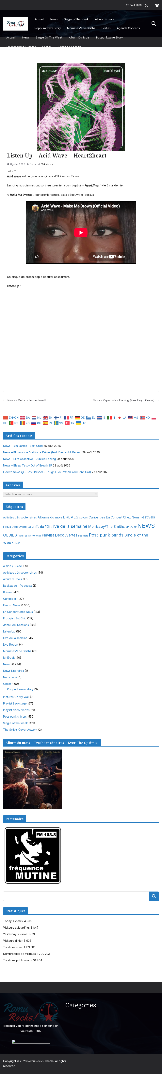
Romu (33, 164)
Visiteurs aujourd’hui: (17, 927)
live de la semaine (69, 526)
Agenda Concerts (128, 28)
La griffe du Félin (39, 527)
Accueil (39, 19)
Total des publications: (18, 960)
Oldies (7, 683)
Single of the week (76, 19)
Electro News (11, 605)
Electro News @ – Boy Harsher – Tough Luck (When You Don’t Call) (47, 472)
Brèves (7, 592)
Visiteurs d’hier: (13, 940)
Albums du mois (50, 517)
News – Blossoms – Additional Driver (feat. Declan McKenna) (42, 452)
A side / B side (12, 566)
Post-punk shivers (15, 716)
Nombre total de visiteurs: (20, 953)
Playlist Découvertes (59, 535)
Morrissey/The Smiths (81, 28)
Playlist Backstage (15, 703)
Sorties (106, 28)
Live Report (10, 644)
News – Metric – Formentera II (27, 400)
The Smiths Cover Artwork (20, 729)
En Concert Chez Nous (122, 517)
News (54, 19)
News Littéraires (13, 670)
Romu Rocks (35, 1061)
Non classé (10, 677)
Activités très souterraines (20, 517)
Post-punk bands (106, 534)
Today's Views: (13, 921)
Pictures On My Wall (29, 535)
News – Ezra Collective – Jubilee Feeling (29, 459)
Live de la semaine (15, 638)
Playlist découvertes (16, 710)
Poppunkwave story (48, 28)
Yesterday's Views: (16, 934)
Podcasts (83, 536)
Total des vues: (13, 947)
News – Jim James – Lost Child (23, 445)
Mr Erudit (131, 526)
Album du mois (104, 19)
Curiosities (97, 517)
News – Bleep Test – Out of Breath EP (27, 465)
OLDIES (10, 535)
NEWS (146, 525)
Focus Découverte (15, 526)
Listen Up (9, 631)
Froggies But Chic (14, 618)
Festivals (147, 517)
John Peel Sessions (16, 625)
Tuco (17, 542)
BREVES (70, 516)
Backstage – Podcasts (17, 585)
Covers (83, 517)
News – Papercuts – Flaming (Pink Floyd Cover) (123, 400)
